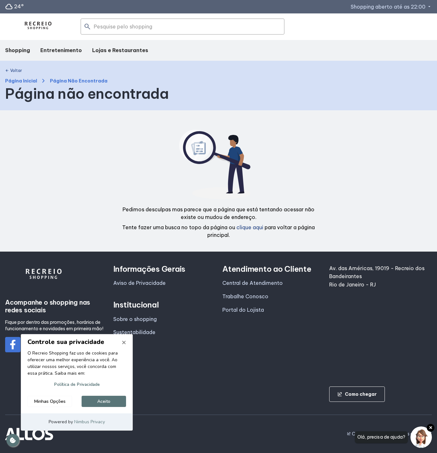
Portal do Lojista (243, 310)
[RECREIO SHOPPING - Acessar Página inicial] (38, 26)
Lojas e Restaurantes (120, 50)
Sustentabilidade (134, 332)
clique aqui (249, 227)
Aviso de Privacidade (139, 283)
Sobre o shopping (135, 319)
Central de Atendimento (252, 283)
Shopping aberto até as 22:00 (391, 7)
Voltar (13, 70)
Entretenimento (61, 50)
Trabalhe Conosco (245, 296)
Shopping (17, 50)
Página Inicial (21, 81)
